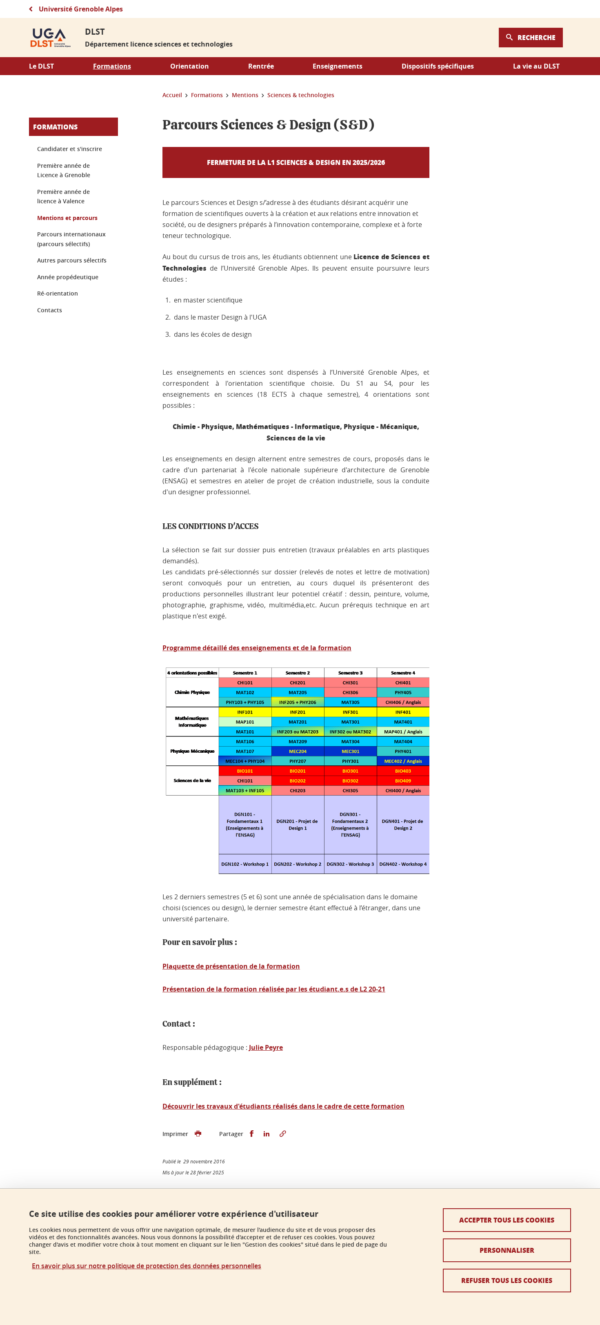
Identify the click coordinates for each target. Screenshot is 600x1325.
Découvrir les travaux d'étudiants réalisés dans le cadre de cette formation (283, 1106)
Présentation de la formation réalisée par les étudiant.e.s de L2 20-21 (273, 989)
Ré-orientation (57, 293)
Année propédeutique (67, 277)
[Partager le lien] (283, 1134)
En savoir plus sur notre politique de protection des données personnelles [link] (146, 1266)
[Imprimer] (198, 1134)
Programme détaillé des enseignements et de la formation (256, 647)
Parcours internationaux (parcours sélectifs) (71, 239)
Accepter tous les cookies (506, 1220)
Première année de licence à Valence (63, 196)
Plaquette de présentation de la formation (231, 966)
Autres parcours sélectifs (72, 260)
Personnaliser (507, 1250)
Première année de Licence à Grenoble (63, 170)
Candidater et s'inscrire (69, 149)
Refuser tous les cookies (506, 1280)
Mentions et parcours (67, 218)
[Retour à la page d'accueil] (50, 37)
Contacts (49, 310)
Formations (55, 126)
